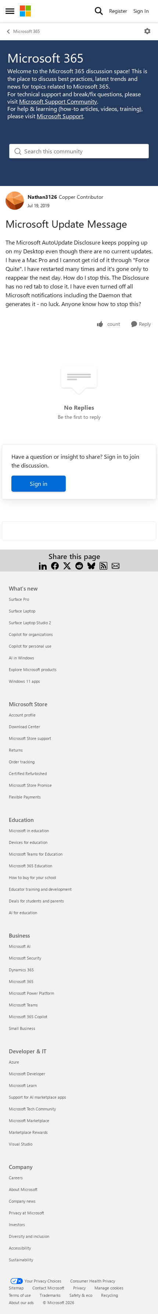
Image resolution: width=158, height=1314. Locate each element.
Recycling (109, 1295)
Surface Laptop (22, 611)
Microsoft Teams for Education (35, 854)
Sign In (141, 10)
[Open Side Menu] (10, 10)
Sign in (38, 483)
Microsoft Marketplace (29, 1120)
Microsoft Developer (27, 1073)
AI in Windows (21, 657)
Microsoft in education (29, 830)
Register (118, 10)
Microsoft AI (19, 946)
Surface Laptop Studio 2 (30, 622)
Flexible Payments (25, 797)
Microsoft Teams (23, 1005)
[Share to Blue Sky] (91, 565)
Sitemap (16, 1288)
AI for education (23, 912)
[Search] (98, 11)
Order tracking (22, 761)
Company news (22, 1201)
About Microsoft (23, 1189)
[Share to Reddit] (79, 565)
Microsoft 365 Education (30, 865)
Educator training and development (40, 889)
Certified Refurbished (28, 773)
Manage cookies (108, 1288)
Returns (16, 750)
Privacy (79, 1288)
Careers (16, 1177)
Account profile (22, 715)
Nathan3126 (42, 196)
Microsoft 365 (26, 31)
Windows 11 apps (24, 681)
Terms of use (20, 1295)
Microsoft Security (25, 958)
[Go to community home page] (25, 10)
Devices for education (28, 842)
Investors (17, 1224)
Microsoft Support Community (58, 101)
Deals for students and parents (36, 901)
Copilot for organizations (31, 634)
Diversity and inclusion (29, 1236)
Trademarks (50, 1295)
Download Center (24, 726)
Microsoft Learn (23, 1085)
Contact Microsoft (48, 1288)
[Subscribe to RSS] (103, 565)
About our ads (21, 1302)
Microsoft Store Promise (30, 785)
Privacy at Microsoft (26, 1213)
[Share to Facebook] (55, 565)
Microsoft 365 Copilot (28, 1016)
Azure (14, 1062)
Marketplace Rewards (28, 1132)
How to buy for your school (32, 877)
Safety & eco (80, 1295)
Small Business (22, 1028)
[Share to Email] (115, 565)
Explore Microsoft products (33, 669)
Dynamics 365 (21, 969)
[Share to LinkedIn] (43, 565)
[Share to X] (67, 565)
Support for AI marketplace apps (37, 1097)
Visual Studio (20, 1144)
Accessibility (20, 1248)
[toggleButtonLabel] (147, 31)
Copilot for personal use (30, 646)
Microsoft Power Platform (31, 993)
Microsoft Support (60, 116)
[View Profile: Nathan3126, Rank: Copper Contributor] (15, 200)
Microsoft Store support (30, 738)
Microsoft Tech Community (32, 1109)
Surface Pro (19, 599)
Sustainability (21, 1259)
